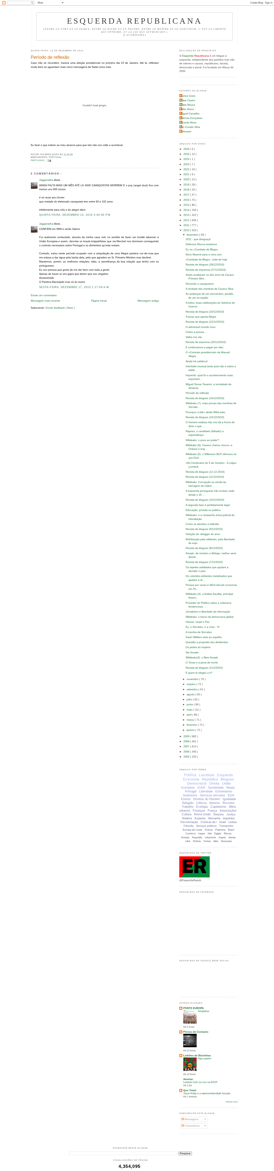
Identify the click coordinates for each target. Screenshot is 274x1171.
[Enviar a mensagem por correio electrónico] (49, 160)
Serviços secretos (212, 795)
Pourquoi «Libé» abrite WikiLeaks (205, 412)
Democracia (197, 783)
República (210, 779)
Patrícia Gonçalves (191, 118)
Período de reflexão (50, 57)
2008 (186, 741)
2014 (186, 210)
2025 (186, 154)
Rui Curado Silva (190, 127)
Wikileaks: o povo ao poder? (202, 440)
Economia (191, 779)
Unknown (185, 131)
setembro (193, 689)
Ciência (201, 803)
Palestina (220, 829)
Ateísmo (214, 803)
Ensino (185, 799)
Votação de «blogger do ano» (203, 534)
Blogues (227, 779)
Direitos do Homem (206, 799)
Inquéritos (229, 818)
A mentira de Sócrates (199, 632)
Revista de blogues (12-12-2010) (205, 471)
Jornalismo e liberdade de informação (208, 611)
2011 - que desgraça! (198, 239)
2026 (186, 149)
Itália (215, 841)
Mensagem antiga (148, 300)
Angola (222, 837)
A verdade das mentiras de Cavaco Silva (209, 288)
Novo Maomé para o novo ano (204, 254)
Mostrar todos (232, 1102)
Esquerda (225, 775)
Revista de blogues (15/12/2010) (205, 417)
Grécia (209, 829)
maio (190, 709)
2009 (186, 736)
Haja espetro (204, 1058)
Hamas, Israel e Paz (198, 622)
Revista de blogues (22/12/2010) (205, 321)
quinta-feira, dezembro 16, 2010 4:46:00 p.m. (75, 214)
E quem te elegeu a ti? (199, 672)
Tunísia (207, 841)
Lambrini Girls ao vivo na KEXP (200, 1082)
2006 (186, 751)
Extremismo (223, 791)
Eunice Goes (187, 96)
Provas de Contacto (195, 1031)
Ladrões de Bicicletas (197, 1055)
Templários (203, 1011)
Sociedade (216, 787)
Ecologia (202, 806)
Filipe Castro (187, 100)
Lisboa (233, 822)
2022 (186, 169)
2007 (186, 746)
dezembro (193, 234)
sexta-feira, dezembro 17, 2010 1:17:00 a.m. (74, 287)
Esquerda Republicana (134, 20)
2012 (186, 220)
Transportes (226, 825)
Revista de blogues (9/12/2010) (204, 529)
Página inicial (99, 300)
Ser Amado (192, 652)
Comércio (190, 833)
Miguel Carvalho (189, 113)
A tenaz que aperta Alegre (201, 316)
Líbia (187, 841)
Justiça (230, 814)
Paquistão (197, 837)
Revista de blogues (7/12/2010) (204, 562)
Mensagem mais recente (45, 300)
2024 (186, 159)
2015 (186, 205)
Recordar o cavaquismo (200, 283)
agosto (191, 694)
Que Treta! (189, 1090)
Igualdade (229, 799)
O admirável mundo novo (200, 327)
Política (190, 775)
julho (190, 699)
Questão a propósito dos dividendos (207, 642)
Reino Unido (202, 814)
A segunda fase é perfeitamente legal (208, 505)
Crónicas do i (209, 822)
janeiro (191, 730)
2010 (186, 230)
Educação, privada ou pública (203, 510)
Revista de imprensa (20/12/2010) (206, 342)
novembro (193, 679)
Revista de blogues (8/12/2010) (204, 548)
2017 (186, 194)
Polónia (197, 841)
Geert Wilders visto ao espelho (204, 637)
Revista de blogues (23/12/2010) (205, 311)
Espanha (200, 818)
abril (189, 714)
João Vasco (187, 109)
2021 (186, 174)
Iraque (201, 833)
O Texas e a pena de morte (202, 662)
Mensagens (191, 1119)
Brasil (231, 829)
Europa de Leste (192, 829)
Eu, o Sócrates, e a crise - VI (202, 627)
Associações (228, 810)
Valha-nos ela (194, 337)
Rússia (227, 833)
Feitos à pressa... (196, 332)
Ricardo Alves (188, 122)
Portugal (55, 157)
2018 (186, 189)
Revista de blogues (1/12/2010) (204, 667)
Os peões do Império (198, 647)
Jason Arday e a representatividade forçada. (207, 1093)
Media (230, 787)
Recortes (228, 803)
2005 (186, 756)
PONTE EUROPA (193, 1008)
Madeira (187, 818)
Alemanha (214, 818)
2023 (186, 164)
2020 (186, 179)
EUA (231, 795)
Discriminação (189, 822)
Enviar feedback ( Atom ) (60, 307)
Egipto (217, 833)
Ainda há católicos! (197, 361)
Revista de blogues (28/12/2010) (205, 264)
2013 (186, 215)
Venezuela (226, 841)
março (191, 719)
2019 (186, 184)
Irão (210, 833)
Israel (222, 822)
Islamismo (190, 795)
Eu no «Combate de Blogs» (202, 249)
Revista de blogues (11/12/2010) (205, 477)
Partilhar (38, 160)
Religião (187, 803)
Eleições (218, 814)
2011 (186, 225)
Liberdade (206, 791)
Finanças (199, 810)
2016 (186, 200)
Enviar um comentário (44, 295)
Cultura (186, 814)
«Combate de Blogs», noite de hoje (206, 259)
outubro (191, 684)
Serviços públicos (206, 825)
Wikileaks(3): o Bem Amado (202, 657)
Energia (185, 837)
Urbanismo (210, 837)
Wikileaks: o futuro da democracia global (209, 617)
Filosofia (188, 825)
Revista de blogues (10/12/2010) (205, 499)
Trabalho (187, 806)
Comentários (192, 1125)
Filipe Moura (187, 104)
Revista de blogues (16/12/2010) (205, 398)
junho (190, 704)
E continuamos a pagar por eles (204, 347)
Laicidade (207, 775)
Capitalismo (218, 806)
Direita (214, 783)
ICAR (201, 787)
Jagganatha (46, 180)
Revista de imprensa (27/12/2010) (206, 269)
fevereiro (192, 724)
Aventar (188, 1079)
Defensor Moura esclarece (201, 244)
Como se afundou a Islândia (202, 524)
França (212, 810)
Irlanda (232, 837)
